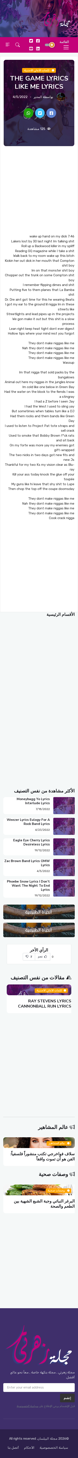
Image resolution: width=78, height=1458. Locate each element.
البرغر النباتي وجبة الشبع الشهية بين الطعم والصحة (44, 1203)
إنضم (67, 1398)
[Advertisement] (39, 190)
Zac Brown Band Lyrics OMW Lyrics (27, 863)
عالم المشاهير (53, 1127)
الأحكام (29, 1448)
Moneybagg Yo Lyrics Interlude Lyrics (33, 801)
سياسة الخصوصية (27, 1406)
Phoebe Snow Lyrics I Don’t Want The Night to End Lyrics (28, 885)
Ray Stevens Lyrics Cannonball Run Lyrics (44, 1003)
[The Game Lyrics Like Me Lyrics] (51, 113)
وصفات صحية (53, 1174)
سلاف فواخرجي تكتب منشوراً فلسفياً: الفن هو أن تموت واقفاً (42, 1156)
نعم (41, 956)
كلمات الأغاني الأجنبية (37, 70)
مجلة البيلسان (47, 1439)
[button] (18, 45)
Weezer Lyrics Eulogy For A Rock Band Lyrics (28, 822)
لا (31, 956)
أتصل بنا (13, 1448)
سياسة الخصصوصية (54, 1448)
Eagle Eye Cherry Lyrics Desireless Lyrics (31, 842)
